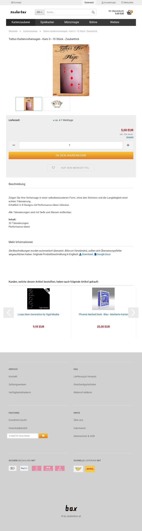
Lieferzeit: (14, 120)
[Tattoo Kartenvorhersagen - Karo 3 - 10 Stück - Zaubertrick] (71, 70)
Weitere (114, 22)
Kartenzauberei (21, 22)
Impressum (80, 428)
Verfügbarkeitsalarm (20, 392)
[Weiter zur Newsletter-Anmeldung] (43, 435)
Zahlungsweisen (17, 384)
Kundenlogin (110, 2)
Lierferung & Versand (85, 376)
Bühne (93, 22)
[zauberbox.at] (19, 12)
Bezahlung (24, 460)
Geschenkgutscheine (85, 384)
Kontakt (17, 2)
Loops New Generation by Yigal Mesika (38, 314)
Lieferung (90, 460)
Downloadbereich (18, 428)
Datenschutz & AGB (84, 436)
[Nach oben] (132, 526)
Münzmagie (71, 22)
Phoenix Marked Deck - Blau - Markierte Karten (103, 314)
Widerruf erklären (83, 392)
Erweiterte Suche (18, 420)
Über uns (78, 420)
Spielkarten (47, 22)
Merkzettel (128, 2)
